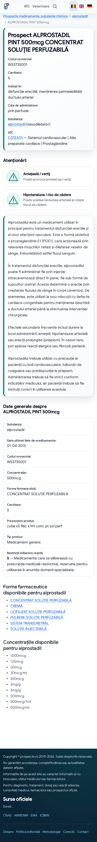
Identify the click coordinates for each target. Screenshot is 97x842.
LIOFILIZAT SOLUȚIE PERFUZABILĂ (38, 612)
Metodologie (51, 832)
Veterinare (40, 6)
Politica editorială (28, 832)
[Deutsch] (90, 6)
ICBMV (44, 815)
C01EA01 (16, 138)
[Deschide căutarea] (54, 6)
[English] (82, 6)
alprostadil (80, 16)
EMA (34, 815)
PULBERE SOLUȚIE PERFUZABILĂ (36, 617)
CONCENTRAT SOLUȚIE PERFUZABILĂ (41, 600)
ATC (27, 6)
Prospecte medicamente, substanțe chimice (35, 16)
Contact (83, 832)
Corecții (68, 832)
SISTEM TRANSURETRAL (29, 623)
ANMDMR (21, 815)
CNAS (7, 815)
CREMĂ (16, 606)
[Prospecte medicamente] (7, 6)
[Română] (73, 6)
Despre (8, 832)
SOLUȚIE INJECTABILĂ (28, 629)
